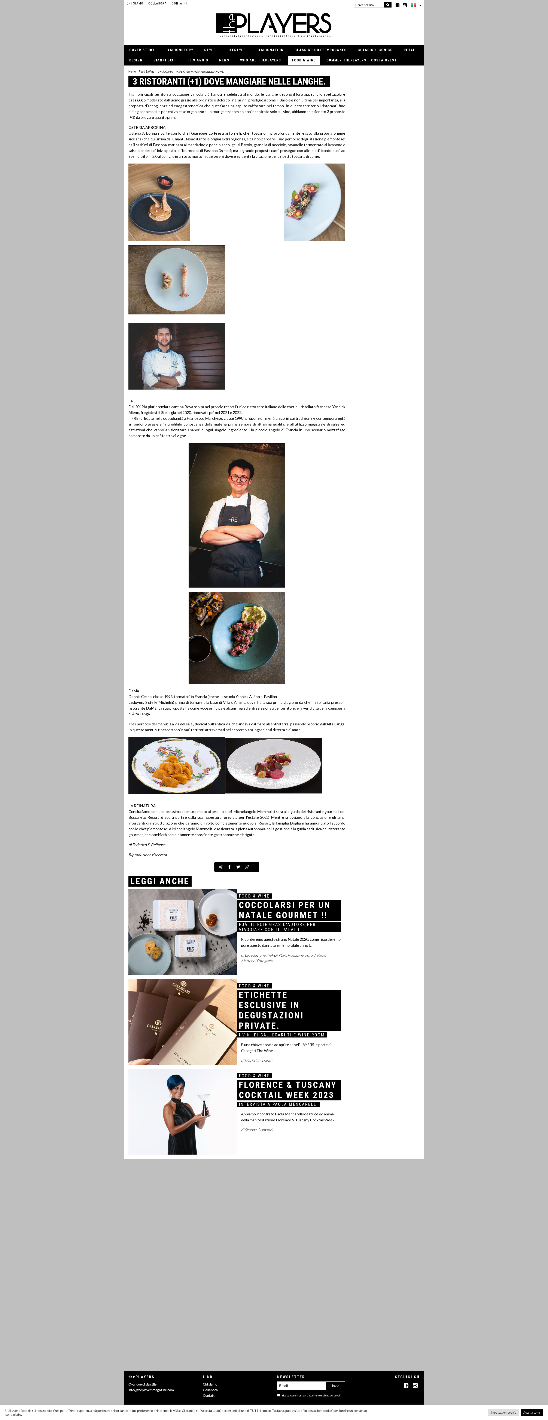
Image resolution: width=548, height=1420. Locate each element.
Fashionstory (179, 50)
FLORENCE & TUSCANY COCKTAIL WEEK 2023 (288, 1090)
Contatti (179, 3)
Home (132, 71)
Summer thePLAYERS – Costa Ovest (362, 60)
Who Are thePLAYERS (260, 60)
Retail (410, 50)
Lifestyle (236, 50)
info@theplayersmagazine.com (151, 1390)
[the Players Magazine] (274, 25)
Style (210, 50)
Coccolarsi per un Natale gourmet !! (285, 910)
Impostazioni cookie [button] (503, 1412)
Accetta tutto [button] (531, 1412)
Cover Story (142, 50)
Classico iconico (375, 50)
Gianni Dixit (165, 60)
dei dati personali (331, 1395)
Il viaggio (198, 60)
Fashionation (270, 50)
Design (136, 60)
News (224, 60)
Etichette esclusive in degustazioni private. (271, 1010)
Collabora (157, 3)
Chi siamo (135, 3)
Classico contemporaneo (321, 50)
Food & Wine (304, 60)
